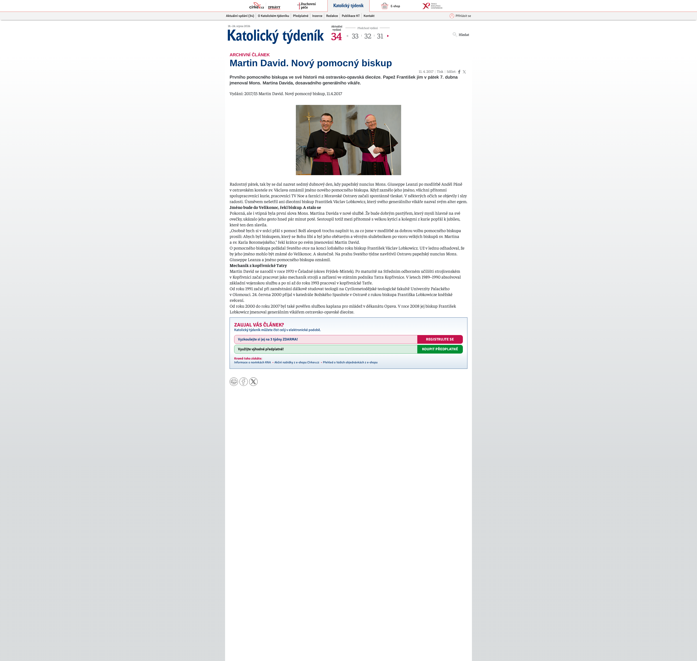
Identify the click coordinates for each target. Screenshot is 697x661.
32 (367, 35)
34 (336, 35)
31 (380, 35)
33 (355, 35)
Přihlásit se (463, 16)
